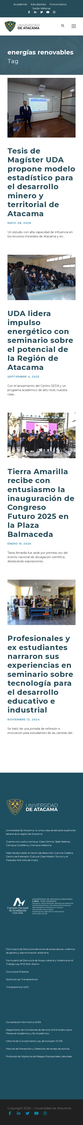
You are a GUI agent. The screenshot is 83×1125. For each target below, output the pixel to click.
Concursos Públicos (17, 971)
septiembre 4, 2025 (23, 376)
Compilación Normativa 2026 (23, 1022)
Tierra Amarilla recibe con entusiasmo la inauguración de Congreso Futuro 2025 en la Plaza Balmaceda (41, 503)
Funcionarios (58, 4)
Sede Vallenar (41, 8)
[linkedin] (18, 1114)
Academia (20, 4)
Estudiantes (38, 4)
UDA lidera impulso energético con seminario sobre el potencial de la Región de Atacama (40, 340)
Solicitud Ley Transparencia (22, 979)
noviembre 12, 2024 (23, 719)
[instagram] (54, 12)
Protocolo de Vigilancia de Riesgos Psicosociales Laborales (39, 1056)
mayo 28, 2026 (19, 222)
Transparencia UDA (17, 986)
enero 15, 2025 (19, 543)
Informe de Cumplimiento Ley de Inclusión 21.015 (34, 1041)
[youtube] (36, 1114)
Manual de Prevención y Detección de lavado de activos (37, 1048)
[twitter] (27, 1114)
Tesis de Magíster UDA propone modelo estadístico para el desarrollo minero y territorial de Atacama (41, 182)
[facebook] (28, 12)
